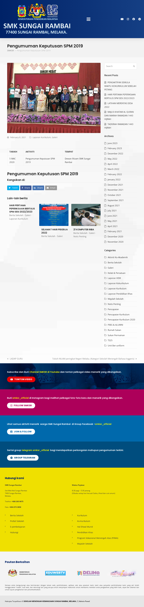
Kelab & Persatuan (116, 273)
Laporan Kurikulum (42, 137)
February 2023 (115, 148)
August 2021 (114, 205)
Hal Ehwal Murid (85, 526)
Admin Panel (84, 601)
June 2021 (112, 215)
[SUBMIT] (134, 66)
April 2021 (113, 226)
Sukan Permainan (116, 335)
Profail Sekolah (17, 521)
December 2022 (115, 153)
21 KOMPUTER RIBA (83, 229)
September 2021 (116, 200)
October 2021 (114, 195)
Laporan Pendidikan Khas (120, 293)
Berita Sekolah (16, 215)
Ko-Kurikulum (83, 521)
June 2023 (112, 143)
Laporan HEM (114, 278)
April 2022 (113, 164)
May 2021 (112, 221)
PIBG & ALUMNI (115, 324)
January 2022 (114, 179)
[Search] (120, 66)
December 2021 (115, 184)
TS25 (110, 340)
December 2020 (115, 236)
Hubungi (14, 532)
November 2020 (115, 241)
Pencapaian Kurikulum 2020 (121, 319)
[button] (13, 188)
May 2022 (112, 158)
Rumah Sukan (114, 330)
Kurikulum (82, 515)
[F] (78, 601)
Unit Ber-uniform (116, 345)
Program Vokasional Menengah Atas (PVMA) (97, 538)
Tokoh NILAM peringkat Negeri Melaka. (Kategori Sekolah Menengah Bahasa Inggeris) (93, 358)
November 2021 (115, 189)
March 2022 (113, 169)
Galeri (55, 137)
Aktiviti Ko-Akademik (118, 257)
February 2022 (115, 174)
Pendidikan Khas (85, 532)
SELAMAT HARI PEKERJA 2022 (54, 231)
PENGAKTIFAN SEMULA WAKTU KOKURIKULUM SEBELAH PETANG (120, 86)
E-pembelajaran (17, 526)
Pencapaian (113, 309)
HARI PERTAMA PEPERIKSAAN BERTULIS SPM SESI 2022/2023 (22, 208)
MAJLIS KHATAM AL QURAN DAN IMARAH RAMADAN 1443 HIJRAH (119, 115)
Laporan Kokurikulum (118, 283)
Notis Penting (79, 236)
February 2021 (115, 231)
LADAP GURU (16, 358)
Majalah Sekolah (115, 298)
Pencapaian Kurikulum (119, 314)
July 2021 (112, 210)
